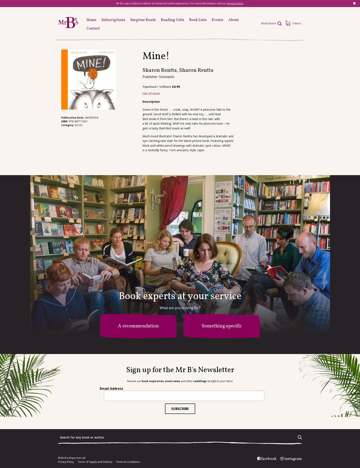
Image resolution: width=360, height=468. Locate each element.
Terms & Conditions (128, 462)
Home (91, 20)
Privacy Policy (66, 462)
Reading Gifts (172, 20)
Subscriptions (113, 20)
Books (78, 125)
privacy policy (235, 3)
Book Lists (198, 20)
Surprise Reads (143, 20)
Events (217, 20)
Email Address (111, 388)
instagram (293, 459)
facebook (268, 459)
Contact (93, 28)
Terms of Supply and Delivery (95, 462)
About (233, 20)
